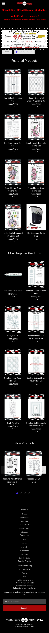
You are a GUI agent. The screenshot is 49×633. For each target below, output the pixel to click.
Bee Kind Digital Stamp (12, 479)
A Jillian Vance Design (25, 566)
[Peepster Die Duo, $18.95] (34, 463)
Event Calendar (24, 525)
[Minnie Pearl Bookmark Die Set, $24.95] (36, 274)
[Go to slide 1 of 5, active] (16, 52)
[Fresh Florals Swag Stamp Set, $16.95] (36, 172)
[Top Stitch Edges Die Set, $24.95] (13, 82)
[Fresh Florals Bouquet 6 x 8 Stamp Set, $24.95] (13, 217)
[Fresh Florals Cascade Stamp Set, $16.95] (36, 127)
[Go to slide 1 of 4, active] (17, 493)
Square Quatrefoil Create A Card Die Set (36, 99)
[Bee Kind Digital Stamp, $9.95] (12, 463)
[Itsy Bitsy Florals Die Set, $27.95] (13, 127)
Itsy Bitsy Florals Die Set (13, 144)
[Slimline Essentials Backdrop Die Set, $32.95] (36, 319)
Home (24, 514)
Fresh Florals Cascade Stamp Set (36, 144)
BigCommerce (28, 624)
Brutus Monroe (24, 569)
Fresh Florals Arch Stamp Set (13, 189)
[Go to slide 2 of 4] (21, 493)
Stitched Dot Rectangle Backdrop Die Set (36, 424)
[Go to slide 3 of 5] (24, 52)
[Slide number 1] (24, 41)
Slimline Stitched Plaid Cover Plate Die (36, 379)
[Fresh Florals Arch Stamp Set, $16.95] (13, 172)
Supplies (24, 554)
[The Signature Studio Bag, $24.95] (36, 217)
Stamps (24, 543)
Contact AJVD (24, 528)
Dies (24, 540)
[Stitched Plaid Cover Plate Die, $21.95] (13, 362)
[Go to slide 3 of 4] (25, 493)
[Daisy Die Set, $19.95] (13, 319)
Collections (24, 551)
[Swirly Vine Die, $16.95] (13, 407)
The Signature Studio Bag (36, 234)
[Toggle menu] (3, 3)
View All (24, 573)
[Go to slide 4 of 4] (29, 493)
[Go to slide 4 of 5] (28, 52)
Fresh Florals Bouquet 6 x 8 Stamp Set (13, 234)
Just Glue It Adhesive (13, 291)
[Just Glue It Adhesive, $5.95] (13, 274)
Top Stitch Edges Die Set (13, 99)
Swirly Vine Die (13, 423)
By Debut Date (24, 558)
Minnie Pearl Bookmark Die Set (36, 292)
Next (44, 41)
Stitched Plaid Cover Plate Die (12, 379)
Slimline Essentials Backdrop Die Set (36, 337)
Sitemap (24, 532)
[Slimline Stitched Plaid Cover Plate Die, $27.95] (36, 362)
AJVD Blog (24, 521)
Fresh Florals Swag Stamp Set (36, 189)
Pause (7, 52)
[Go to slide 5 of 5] (32, 52)
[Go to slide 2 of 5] (20, 52)
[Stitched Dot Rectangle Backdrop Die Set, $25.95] (36, 407)
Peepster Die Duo (34, 479)
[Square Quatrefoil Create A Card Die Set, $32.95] (36, 82)
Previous (4, 41)
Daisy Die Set (12, 336)
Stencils (24, 547)
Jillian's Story (25, 517)
